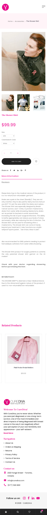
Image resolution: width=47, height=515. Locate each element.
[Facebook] (29, 498)
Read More (8, 433)
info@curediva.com (16, 480)
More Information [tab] (10, 176)
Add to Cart (16, 161)
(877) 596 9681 (14, 485)
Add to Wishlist (36, 161)
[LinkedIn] (33, 498)
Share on (5, 170)
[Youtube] (38, 498)
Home (10, 21)
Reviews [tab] (6, 182)
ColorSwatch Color (9, 140)
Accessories (19, 21)
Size (3, 132)
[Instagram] (24, 498)
